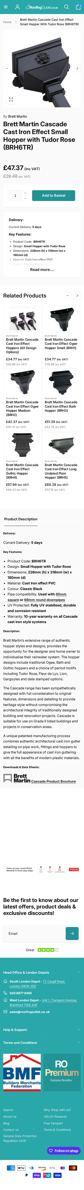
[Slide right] (77, 68)
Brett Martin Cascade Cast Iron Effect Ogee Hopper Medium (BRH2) (22, 408)
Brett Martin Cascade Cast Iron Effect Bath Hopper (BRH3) (61, 406)
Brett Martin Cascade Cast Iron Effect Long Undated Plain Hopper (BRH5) (61, 471)
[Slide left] (7, 68)
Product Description (20, 519)
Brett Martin (15, 116)
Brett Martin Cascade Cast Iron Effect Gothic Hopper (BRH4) (22, 471)
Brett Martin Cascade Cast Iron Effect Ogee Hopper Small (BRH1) (61, 343)
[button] (6, 7)
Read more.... (42, 269)
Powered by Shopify (52, 1183)
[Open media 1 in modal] (42, 68)
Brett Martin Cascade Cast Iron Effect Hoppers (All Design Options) (22, 345)
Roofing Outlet (37, 1183)
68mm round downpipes (44, 600)
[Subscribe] (72, 933)
